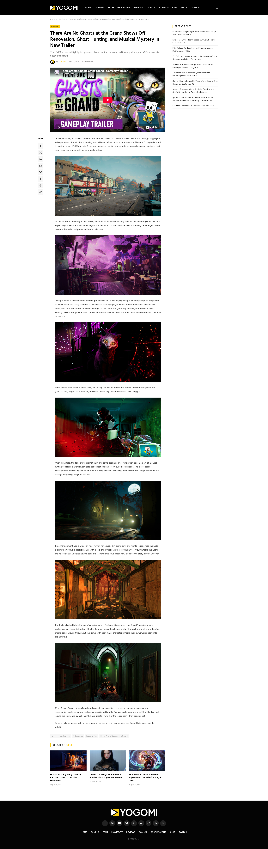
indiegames (78, 736)
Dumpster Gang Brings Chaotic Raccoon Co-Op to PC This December (66, 777)
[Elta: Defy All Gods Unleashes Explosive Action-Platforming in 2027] (147, 760)
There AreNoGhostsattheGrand (114, 736)
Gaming (99, 7)
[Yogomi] (64, 7)
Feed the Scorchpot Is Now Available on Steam (193, 106)
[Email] (40, 165)
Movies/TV (123, 7)
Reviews (138, 7)
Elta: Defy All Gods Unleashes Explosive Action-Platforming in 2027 (145, 777)
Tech (111, 7)
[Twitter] (40, 152)
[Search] (216, 8)
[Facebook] (40, 146)
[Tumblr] (40, 179)
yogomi (62, 62)
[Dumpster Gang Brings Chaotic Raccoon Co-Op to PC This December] (68, 760)
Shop (184, 7)
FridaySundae (64, 736)
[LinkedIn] (40, 159)
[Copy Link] (40, 192)
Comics (151, 7)
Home (88, 7)
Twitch (194, 7)
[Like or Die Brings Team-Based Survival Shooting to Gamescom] (108, 760)
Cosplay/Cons (168, 7)
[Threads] (40, 185)
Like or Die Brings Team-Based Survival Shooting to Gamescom (106, 776)
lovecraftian (91, 736)
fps (53, 736)
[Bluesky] (40, 172)
